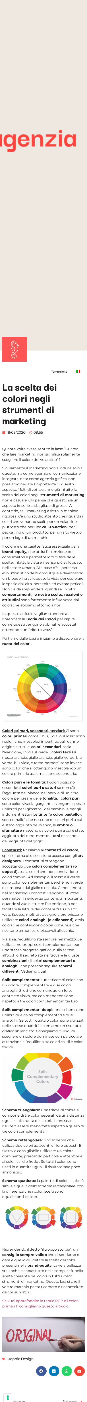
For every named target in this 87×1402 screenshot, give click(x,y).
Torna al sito (59, 371)
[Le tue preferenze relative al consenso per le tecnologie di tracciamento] (8, 1398)
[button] (41, 1371)
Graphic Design (20, 1359)
